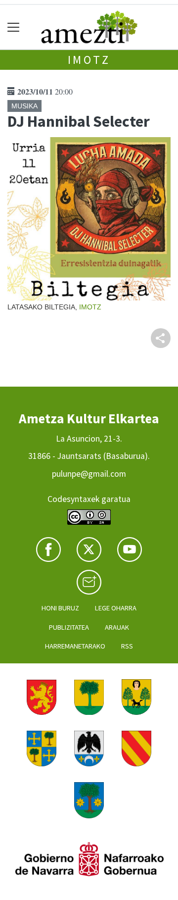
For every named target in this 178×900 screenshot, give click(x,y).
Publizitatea (69, 627)
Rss (127, 646)
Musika (24, 106)
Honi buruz (60, 607)
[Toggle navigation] (13, 27)
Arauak (117, 627)
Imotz (89, 59)
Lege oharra (115, 607)
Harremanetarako (75, 646)
